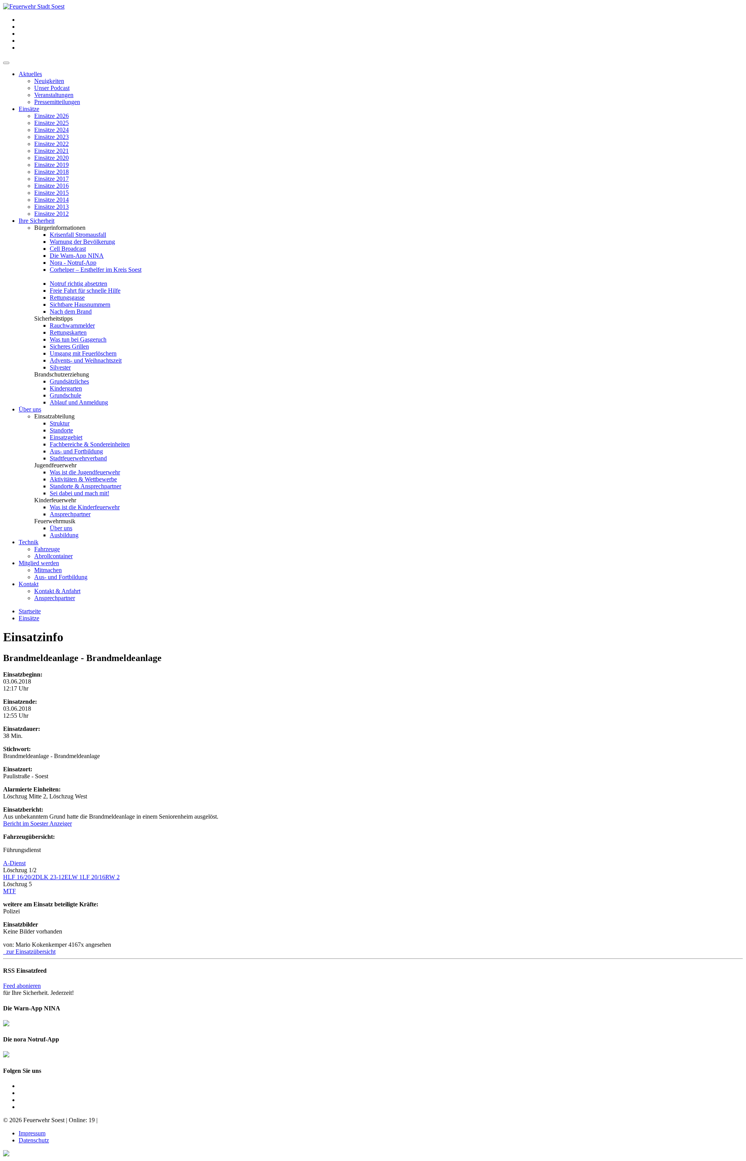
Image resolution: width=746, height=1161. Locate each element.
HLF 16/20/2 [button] (19, 877)
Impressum (32, 1133)
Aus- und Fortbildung (76, 451)
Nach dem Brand (71, 311)
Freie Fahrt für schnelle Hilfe (85, 290)
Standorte (61, 430)
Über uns (30, 409)
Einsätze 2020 (51, 157)
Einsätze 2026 (51, 116)
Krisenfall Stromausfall (78, 234)
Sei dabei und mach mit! (79, 493)
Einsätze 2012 (51, 213)
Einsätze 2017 (51, 178)
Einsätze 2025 (51, 123)
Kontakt (28, 584)
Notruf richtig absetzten (78, 283)
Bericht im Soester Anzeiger (37, 823)
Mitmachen (48, 570)
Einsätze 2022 (51, 144)
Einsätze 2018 (51, 171)
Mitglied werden (39, 563)
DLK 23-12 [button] (49, 877)
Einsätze (29, 109)
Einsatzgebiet (66, 437)
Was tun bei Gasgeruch (78, 339)
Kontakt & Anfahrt (57, 591)
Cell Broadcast (68, 248)
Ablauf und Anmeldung (79, 402)
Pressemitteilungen (57, 102)
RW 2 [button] (112, 877)
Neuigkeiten (49, 81)
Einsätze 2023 (51, 137)
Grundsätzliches (69, 381)
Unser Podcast (52, 88)
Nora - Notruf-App (73, 262)
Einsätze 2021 (51, 151)
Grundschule (65, 395)
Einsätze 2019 (51, 164)
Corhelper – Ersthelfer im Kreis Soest (95, 269)
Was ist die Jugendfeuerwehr (85, 472)
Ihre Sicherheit (36, 220)
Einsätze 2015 (51, 192)
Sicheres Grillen (69, 346)
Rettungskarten (68, 332)
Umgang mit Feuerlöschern (83, 353)
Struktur (60, 423)
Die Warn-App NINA (77, 255)
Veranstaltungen (53, 95)
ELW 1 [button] (73, 877)
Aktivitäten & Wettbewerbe (83, 479)
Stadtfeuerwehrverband (78, 458)
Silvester (60, 367)
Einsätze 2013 (51, 206)
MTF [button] (9, 891)
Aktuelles (30, 74)
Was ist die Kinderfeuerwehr (85, 507)
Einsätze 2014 (51, 199)
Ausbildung (64, 535)
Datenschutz (34, 1140)
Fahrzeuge (47, 549)
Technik (28, 542)
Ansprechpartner (70, 514)
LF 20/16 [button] (93, 877)
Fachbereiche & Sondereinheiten (90, 444)
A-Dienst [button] (14, 863)
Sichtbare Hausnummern (80, 304)
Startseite (30, 611)
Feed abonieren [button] (22, 985)
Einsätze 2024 (51, 130)
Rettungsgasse (67, 297)
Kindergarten (66, 388)
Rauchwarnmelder (72, 325)
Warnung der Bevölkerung (82, 241)
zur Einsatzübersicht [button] (29, 951)
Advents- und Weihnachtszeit (86, 360)
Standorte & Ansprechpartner (85, 486)
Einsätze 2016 (51, 185)
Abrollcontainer (53, 556)
